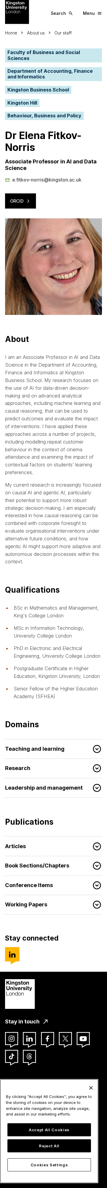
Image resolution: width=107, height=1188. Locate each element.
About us (36, 32)
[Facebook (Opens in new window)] (47, 1038)
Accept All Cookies (49, 1129)
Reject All (49, 1145)
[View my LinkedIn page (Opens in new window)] (12, 954)
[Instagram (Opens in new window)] (11, 1038)
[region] (49, 1131)
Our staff (63, 32)
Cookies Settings (49, 1164)
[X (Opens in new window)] (65, 1038)
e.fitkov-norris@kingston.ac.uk (46, 180)
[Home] (17, 12)
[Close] (90, 1087)
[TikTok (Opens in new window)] (11, 1056)
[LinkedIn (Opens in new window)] (29, 1038)
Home (11, 32)
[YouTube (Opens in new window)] (83, 1038)
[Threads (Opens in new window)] (29, 1056)
